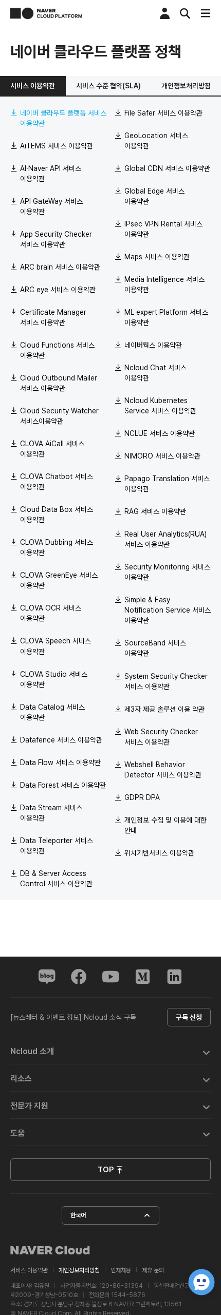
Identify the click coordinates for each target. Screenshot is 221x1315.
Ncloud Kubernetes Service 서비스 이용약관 (160, 405)
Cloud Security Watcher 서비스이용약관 (59, 416)
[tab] (110, 1050)
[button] (110, 1050)
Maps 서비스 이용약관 (157, 257)
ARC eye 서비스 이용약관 (58, 289)
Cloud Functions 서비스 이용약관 (57, 350)
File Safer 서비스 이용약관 (163, 113)
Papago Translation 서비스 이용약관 (167, 483)
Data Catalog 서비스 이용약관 (52, 712)
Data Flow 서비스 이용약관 (60, 762)
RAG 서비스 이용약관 (155, 511)
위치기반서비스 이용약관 (159, 853)
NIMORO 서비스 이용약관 (162, 456)
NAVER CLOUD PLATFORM (46, 13)
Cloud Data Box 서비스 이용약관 (56, 514)
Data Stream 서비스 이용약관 (51, 813)
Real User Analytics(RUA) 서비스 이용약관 (165, 539)
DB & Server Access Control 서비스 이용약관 (56, 878)
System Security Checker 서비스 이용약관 (166, 681)
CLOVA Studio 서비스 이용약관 (53, 679)
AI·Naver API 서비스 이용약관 (50, 173)
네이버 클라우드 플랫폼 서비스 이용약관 (63, 118)
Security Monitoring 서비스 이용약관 (167, 572)
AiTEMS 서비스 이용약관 (56, 146)
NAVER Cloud (50, 1250)
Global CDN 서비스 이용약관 (167, 168)
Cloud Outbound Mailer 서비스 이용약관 (58, 383)
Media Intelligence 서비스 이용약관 (164, 284)
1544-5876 (128, 1295)
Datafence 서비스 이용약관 (61, 740)
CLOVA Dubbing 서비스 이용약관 (56, 547)
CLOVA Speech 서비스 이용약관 (55, 646)
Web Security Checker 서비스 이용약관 (161, 737)
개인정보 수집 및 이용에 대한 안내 (165, 825)
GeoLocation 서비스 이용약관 (156, 140)
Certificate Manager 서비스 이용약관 (53, 317)
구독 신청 (189, 1017)
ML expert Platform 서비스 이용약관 (166, 317)
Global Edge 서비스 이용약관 (154, 196)
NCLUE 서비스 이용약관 (159, 433)
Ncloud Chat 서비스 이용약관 (155, 373)
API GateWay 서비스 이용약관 (51, 206)
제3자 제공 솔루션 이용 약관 (164, 709)
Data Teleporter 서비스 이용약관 (56, 845)
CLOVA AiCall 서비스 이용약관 (52, 449)
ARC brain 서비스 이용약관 (60, 267)
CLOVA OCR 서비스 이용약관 (50, 613)
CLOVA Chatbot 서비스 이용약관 (56, 481)
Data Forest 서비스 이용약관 (63, 785)
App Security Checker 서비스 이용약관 (56, 239)
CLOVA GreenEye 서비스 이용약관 (59, 580)
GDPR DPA (142, 797)
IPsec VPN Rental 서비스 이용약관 (163, 229)
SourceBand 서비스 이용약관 (155, 648)
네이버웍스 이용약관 (153, 345)
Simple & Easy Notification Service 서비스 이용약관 (167, 610)
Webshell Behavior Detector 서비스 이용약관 (162, 769)
